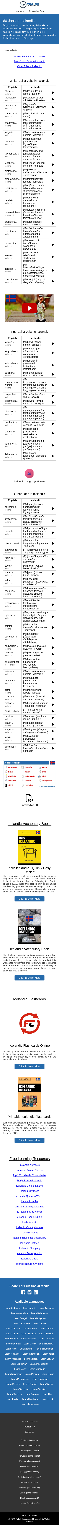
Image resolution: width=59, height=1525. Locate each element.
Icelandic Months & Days (29, 1185)
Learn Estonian (28, 1333)
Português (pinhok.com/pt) (29, 1456)
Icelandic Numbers (30, 1165)
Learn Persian (32, 1374)
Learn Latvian (47, 1358)
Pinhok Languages (23, 1519)
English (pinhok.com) (29, 1440)
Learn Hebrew (46, 1343)
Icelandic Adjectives (29, 1222)
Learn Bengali (20, 1318)
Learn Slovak (46, 1384)
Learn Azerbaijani (19, 1313)
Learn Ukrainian (30, 1399)
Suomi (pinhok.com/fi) (29, 1482)
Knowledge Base (36, 11)
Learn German (13, 1343)
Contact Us (29, 1432)
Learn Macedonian (39, 1364)
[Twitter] (29, 1292)
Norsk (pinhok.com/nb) (29, 1498)
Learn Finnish (46, 1333)
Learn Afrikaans (12, 1308)
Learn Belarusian (39, 1313)
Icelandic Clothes (29, 1243)
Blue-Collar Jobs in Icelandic (29, 61)
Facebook (25, 1515)
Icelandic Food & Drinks (29, 1217)
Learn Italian (48, 1353)
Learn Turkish (12, 1399)
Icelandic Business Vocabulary (29, 1238)
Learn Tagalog (32, 1394)
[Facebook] (23, 1292)
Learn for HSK (27, 1348)
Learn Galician (28, 1338)
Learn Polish (48, 1374)
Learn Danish (46, 1328)
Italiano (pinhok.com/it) (29, 1466)
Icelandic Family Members (29, 1206)
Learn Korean (31, 1358)
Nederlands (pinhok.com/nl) (29, 1477)
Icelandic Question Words (29, 1196)
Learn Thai (47, 1394)
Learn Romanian (40, 1379)
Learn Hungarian (45, 1348)
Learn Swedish (14, 1394)
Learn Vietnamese (30, 1404)
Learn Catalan (39, 1323)
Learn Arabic (29, 1308)
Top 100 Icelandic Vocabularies (29, 1175)
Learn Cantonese (21, 1323)
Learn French (11, 1338)
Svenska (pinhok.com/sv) (29, 1488)
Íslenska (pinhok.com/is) (29, 1503)
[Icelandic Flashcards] (29, 1039)
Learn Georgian (46, 1338)
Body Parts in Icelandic (29, 1180)
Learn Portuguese (20, 1379)
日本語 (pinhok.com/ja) (29, 1472)
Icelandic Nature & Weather (29, 1264)
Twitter (35, 1515)
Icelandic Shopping (29, 1248)
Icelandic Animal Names (29, 1170)
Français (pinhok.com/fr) (29, 1451)
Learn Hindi (11, 1348)
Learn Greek (30, 1343)
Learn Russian (13, 1384)
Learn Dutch (12, 1333)
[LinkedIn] (36, 1292)
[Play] (53, 92)
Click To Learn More (29, 898)
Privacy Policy (29, 1427)
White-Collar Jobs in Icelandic (29, 56)
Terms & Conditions (29, 1422)
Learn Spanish (39, 1389)
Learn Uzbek (47, 1399)
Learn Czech (30, 1328)
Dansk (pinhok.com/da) (29, 1493)
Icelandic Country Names (29, 1227)
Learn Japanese (13, 1358)
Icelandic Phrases (29, 1191)
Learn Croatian (13, 1328)
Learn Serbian (30, 1384)
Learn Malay (20, 1369)
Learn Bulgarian (38, 1318)
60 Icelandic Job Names (30, 1211)
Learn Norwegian (13, 1374)
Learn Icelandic (11, 50)
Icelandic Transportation (29, 1253)
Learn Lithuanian (19, 1364)
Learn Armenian (46, 1308)
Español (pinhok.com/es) (29, 1461)
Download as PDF (29, 805)
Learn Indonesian (31, 1353)
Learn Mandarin (37, 1369)
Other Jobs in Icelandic (29, 66)
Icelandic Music (29, 1258)
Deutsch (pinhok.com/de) (29, 1445)
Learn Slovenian (21, 1389)
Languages (20, 11)
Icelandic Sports (29, 1232)
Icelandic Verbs (29, 1201)
